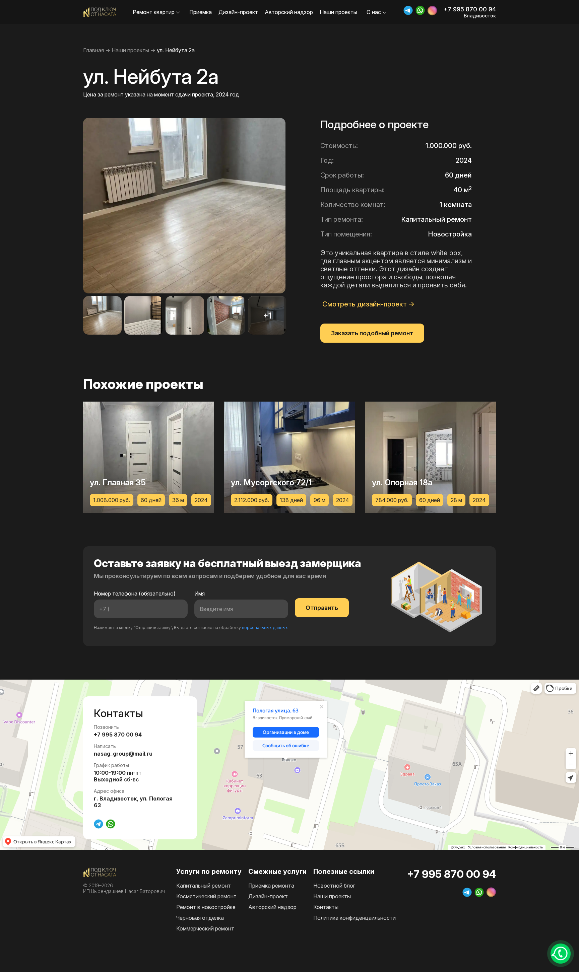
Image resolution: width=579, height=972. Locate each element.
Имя (199, 593)
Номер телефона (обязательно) (135, 593)
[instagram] (432, 10)
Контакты (325, 907)
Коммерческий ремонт (205, 928)
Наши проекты (338, 12)
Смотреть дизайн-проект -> (368, 304)
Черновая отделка (200, 917)
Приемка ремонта (271, 885)
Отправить (322, 607)
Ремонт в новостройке (206, 907)
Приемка (200, 12)
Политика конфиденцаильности (354, 917)
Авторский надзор (289, 12)
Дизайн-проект (238, 12)
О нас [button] (374, 12)
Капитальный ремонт (203, 885)
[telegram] (408, 10)
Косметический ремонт (206, 896)
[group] (148, 457)
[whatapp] (420, 10)
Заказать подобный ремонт (372, 333)
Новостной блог (334, 885)
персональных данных (265, 627)
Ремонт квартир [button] (154, 12)
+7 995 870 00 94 (470, 9)
